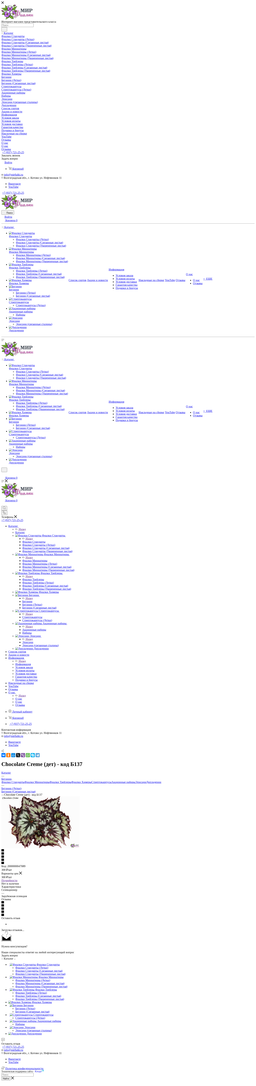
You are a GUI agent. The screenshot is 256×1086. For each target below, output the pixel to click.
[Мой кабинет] (3, 474)
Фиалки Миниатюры (34, 560)
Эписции (27, 642)
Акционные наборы (34, 629)
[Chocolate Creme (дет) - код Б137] (40, 847)
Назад (22, 529)
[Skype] (33, 755)
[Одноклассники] (8, 755)
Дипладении (153, 782)
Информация (23, 664)
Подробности (9, 880)
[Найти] (4, 29)
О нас (18, 698)
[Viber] (23, 755)
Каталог (20, 532)
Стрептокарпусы (32, 617)
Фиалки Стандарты (33, 541)
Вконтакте (14, 183)
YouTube (13, 186)
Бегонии (27, 601)
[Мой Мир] (13, 755)
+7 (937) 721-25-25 (13, 152)
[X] (18, 755)
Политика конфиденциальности (24, 1068)
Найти (6, 1078)
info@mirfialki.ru (13, 174)
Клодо (39, 1071)
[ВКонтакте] (3, 755)
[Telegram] (38, 755)
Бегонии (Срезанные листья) (18, 791)
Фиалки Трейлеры (33, 579)
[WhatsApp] (28, 755)
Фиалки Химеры (81, 782)
